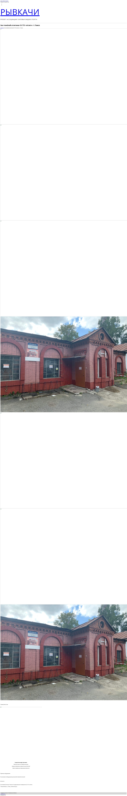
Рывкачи (20, 11)
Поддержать (2, 794)
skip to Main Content (4, 0)
